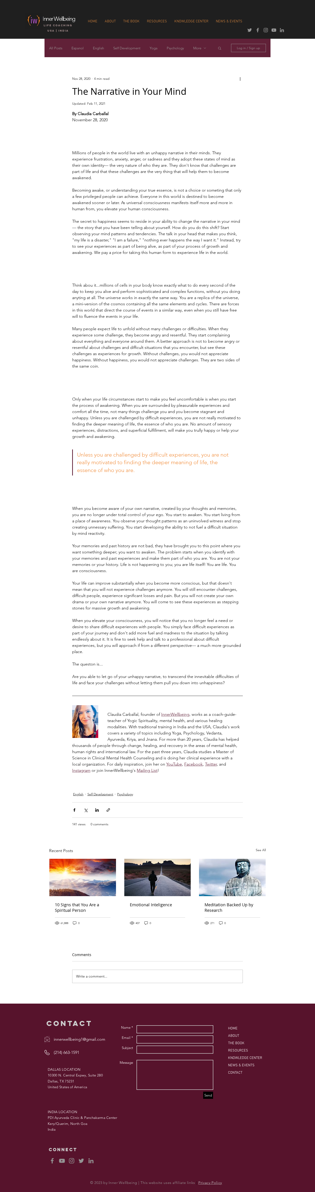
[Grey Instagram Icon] (266, 30)
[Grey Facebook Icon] (258, 30)
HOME (233, 1028)
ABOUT (233, 1036)
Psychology (175, 48)
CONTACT (235, 1072)
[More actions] (240, 78)
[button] (219, 48)
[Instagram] (71, 1160)
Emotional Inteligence (151, 904)
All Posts (55, 48)
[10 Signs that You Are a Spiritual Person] (82, 877)
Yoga (154, 48)
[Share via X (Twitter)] (85, 810)
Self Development (126, 48)
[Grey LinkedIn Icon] (282, 30)
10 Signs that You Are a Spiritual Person (77, 907)
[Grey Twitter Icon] (250, 30)
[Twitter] (81, 1160)
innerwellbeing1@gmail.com (79, 1039)
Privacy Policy (210, 1182)
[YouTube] (61, 1160)
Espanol (77, 48)
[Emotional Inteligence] (157, 877)
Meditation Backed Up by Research (229, 907)
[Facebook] (52, 1160)
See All (261, 850)
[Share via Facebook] (74, 810)
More (197, 48)
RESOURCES (238, 1050)
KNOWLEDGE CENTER (245, 1058)
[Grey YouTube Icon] (274, 30)
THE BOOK (236, 1043)
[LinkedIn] (91, 1160)
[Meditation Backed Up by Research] (232, 877)
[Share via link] (108, 810)
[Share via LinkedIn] (97, 810)
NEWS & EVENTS (241, 1065)
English (98, 48)
